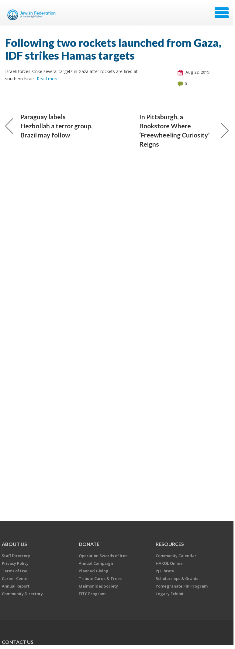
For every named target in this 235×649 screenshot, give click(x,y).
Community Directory (22, 593)
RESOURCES (170, 544)
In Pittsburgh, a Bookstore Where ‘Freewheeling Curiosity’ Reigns (174, 130)
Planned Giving (94, 571)
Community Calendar (176, 555)
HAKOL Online (169, 563)
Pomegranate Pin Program (182, 586)
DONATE (89, 544)
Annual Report (15, 586)
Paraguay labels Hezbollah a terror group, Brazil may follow (56, 126)
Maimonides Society (98, 586)
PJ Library (165, 571)
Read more (48, 79)
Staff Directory (16, 555)
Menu (222, 12)
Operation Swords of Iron (103, 555)
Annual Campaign (96, 563)
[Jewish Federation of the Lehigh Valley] (32, 15)
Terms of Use (14, 571)
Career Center (15, 578)
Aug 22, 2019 (197, 72)
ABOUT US (14, 544)
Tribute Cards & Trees (100, 578)
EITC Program (92, 593)
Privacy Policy (15, 563)
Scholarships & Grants (177, 578)
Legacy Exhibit (170, 593)
